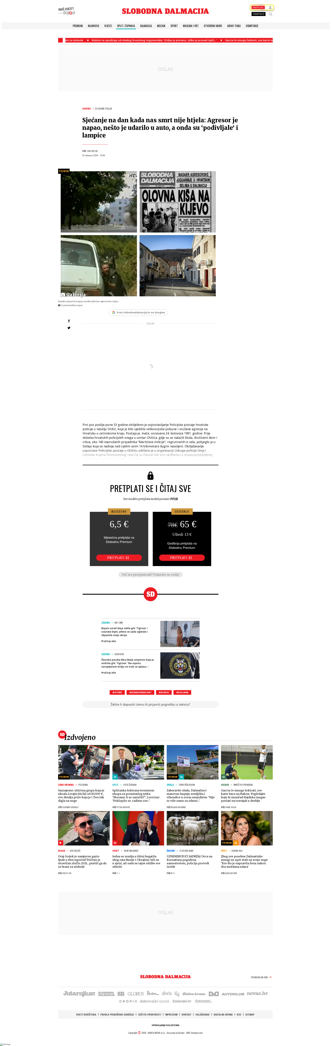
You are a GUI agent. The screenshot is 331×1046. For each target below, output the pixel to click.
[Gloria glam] (177, 993)
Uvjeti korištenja (86, 1014)
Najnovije (93, 26)
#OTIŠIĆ (117, 692)
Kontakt (186, 1014)
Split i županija (126, 26)
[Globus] (135, 993)
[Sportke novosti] (121, 993)
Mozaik (161, 26)
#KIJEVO (164, 692)
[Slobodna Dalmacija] (165, 11)
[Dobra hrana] (194, 993)
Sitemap (249, 1014)
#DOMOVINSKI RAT (140, 692)
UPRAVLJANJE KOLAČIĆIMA (165, 1025)
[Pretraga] (270, 14)
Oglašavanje (202, 1014)
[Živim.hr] (153, 993)
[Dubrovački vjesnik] (155, 1001)
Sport (174, 26)
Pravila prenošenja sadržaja (117, 1014)
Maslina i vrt (191, 26)
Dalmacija (146, 26)
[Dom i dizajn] (213, 993)
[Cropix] (128, 1001)
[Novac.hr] (257, 993)
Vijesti (108, 26)
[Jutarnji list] (79, 993)
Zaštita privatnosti (149, 1014)
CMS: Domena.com (194, 1032)
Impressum (171, 1014)
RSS (239, 1014)
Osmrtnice (252, 26)
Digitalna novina (223, 1014)
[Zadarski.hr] (182, 1001)
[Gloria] (166, 993)
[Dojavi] (66, 11)
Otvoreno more (213, 26)
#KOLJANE (182, 692)
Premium (78, 26)
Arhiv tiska (234, 26)
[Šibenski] (203, 1001)
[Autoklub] (233, 993)
